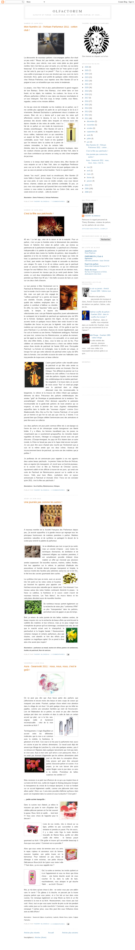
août (89, 135)
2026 (87, 67)
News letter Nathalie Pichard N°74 (97, 266)
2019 (87, 91)
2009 (87, 189)
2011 (87, 118)
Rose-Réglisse (90, 253)
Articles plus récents (32, 933)
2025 (87, 70)
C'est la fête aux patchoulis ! (39, 213)
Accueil (51, 933)
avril (89, 171)
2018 (87, 94)
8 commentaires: (58, 924)
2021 (87, 84)
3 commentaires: (58, 490)
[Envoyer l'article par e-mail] (68, 201)
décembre (91, 121)
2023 (87, 77)
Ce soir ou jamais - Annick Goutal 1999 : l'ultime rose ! (100, 291)
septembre (91, 132)
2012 (87, 115)
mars (89, 174)
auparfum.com (91, 251)
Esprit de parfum (91, 264)
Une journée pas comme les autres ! (43, 502)
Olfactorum (68, 11)
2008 (87, 192)
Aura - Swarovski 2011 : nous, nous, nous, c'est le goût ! (50, 668)
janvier (89, 181)
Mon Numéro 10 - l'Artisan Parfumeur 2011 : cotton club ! (50, 28)
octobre (90, 128)
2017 (87, 98)
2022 (87, 81)
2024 (87, 74)
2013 (87, 111)
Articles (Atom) (40, 937)
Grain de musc (91, 270)
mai (88, 167)
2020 (87, 88)
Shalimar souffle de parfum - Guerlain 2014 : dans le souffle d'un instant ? (99, 314)
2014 (87, 108)
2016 (87, 101)
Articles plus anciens (70, 933)
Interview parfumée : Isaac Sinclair (97, 261)
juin (88, 142)
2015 (87, 105)
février (89, 177)
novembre (91, 125)
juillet (89, 138)
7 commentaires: (58, 201)
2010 (87, 185)
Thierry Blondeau (92, 216)
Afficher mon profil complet (95, 228)
